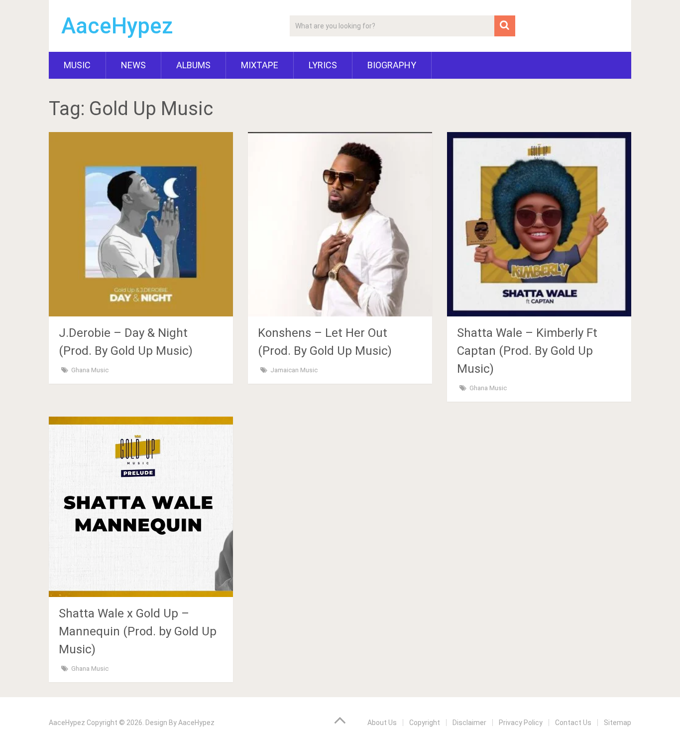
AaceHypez (117, 26)
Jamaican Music (294, 370)
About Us (382, 723)
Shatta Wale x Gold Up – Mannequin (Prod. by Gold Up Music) (138, 631)
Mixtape (259, 65)
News (133, 65)
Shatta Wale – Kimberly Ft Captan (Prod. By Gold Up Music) (527, 351)
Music (77, 65)
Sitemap (617, 723)
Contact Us (573, 723)
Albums (193, 65)
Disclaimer (469, 723)
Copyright (424, 723)
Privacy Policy (521, 723)
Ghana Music (90, 370)
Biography (391, 65)
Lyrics (323, 65)
